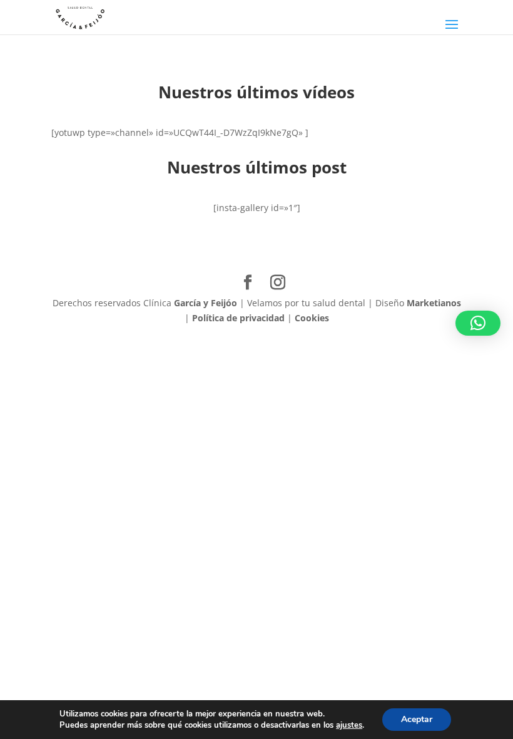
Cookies (312, 318)
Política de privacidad (238, 318)
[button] (477, 323)
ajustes (349, 725)
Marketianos (434, 303)
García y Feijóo (205, 303)
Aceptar (416, 719)
